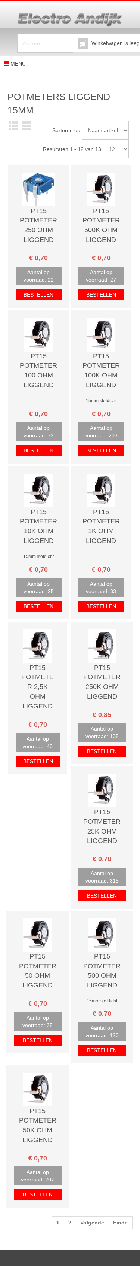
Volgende (92, 1223)
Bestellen (38, 295)
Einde (120, 1223)
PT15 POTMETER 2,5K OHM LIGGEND (37, 687)
